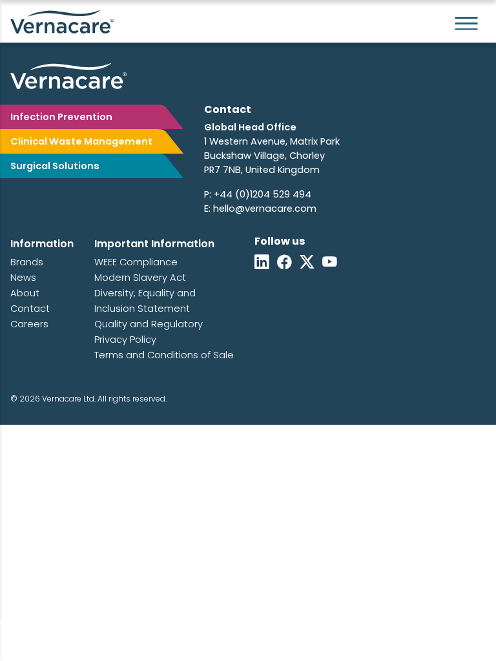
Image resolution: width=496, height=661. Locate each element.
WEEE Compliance (136, 262)
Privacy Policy (125, 339)
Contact (30, 308)
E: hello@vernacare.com (260, 208)
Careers (29, 324)
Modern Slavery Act (140, 277)
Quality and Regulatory (148, 324)
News (23, 277)
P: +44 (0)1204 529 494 (257, 194)
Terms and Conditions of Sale (164, 355)
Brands (26, 262)
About (24, 293)
